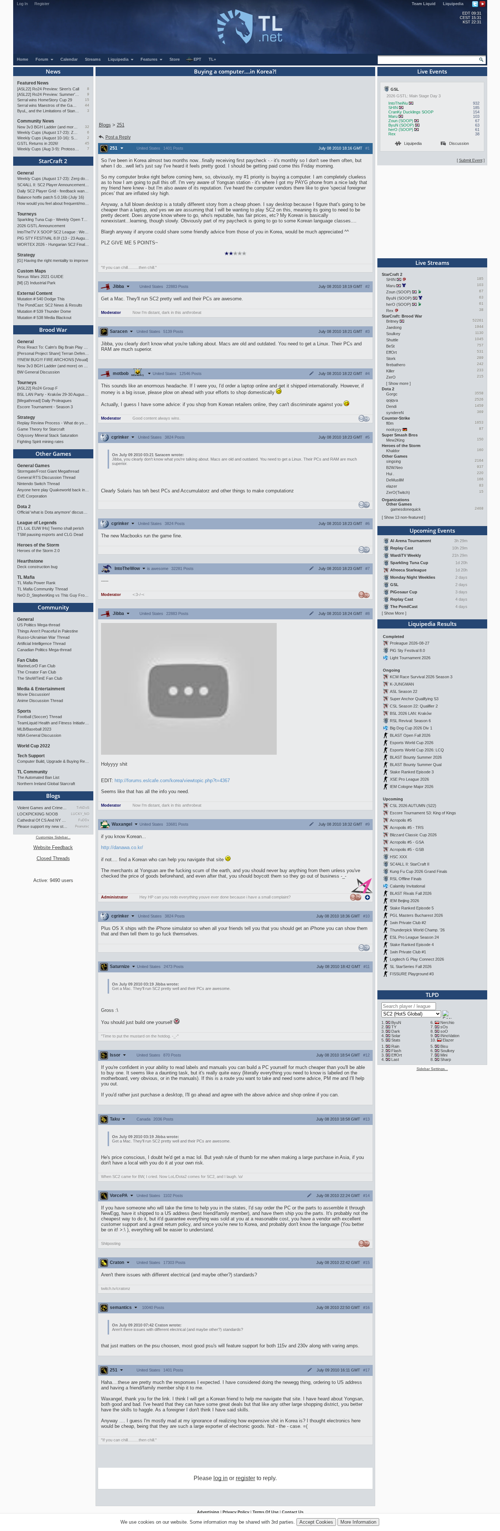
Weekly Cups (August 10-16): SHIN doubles (48, 138)
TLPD (432, 994)
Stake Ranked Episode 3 (412, 772)
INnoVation (449, 1035)
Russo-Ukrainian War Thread (43, 637)
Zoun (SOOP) (400, 121)
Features (149, 59)
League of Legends (37, 522)
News (53, 71)
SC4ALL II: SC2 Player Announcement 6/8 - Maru (53, 185)
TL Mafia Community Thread (42, 589)
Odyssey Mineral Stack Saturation (47, 435)
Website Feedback (53, 847)
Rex (392, 134)
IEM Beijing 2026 (404, 900)
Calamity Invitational (407, 886)
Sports (24, 711)
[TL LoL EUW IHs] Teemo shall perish (50, 528)
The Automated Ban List (38, 777)
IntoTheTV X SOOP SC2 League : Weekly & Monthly (53, 232)
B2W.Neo (394, 467)
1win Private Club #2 (408, 922)
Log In (22, 3)
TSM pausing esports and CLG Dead (50, 534)
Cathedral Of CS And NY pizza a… (42, 820)
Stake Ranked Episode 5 (412, 908)
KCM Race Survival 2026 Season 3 (421, 677)
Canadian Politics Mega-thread (44, 650)
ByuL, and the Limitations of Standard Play (48, 111)
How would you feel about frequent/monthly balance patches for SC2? (53, 203)
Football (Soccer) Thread (39, 716)
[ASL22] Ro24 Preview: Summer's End (48, 94)
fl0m (389, 423)
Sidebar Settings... (432, 1069)
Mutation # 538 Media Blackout (44, 317)
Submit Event (470, 160)
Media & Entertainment (41, 688)
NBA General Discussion (39, 735)
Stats (395, 1040)
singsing (393, 461)
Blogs (53, 795)
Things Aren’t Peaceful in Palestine (47, 631)
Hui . (390, 474)
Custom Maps (31, 271)
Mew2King (395, 440)
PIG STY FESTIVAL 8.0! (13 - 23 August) (53, 238)
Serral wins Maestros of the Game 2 (48, 105)
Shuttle (392, 340)
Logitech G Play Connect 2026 (417, 959)
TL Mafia (26, 577)
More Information (358, 1522)
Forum (42, 59)
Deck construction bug (37, 566)
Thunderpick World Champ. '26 (417, 930)
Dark (395, 1031)
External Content (34, 293)
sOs (444, 1027)
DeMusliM (395, 480)
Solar (395, 1035)
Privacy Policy (236, 1512)
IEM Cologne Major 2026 (411, 786)
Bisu (444, 1046)
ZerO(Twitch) (398, 492)
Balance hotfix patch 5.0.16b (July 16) (50, 197)
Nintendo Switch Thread (38, 483)
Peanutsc (82, 826)
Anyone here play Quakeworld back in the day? (53, 490)
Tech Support (31, 755)
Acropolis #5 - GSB (407, 849)
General (25, 173)
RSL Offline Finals (406, 879)
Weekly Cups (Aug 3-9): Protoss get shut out (48, 149)
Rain (395, 1046)
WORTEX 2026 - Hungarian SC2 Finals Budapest (53, 244)
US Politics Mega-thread (38, 625)
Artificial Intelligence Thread (41, 643)
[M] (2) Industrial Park (36, 283)
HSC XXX (398, 857)
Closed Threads (53, 858)
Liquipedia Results (432, 623)
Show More (394, 613)
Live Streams (432, 262)
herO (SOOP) (400, 129)
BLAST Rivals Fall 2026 (411, 893)
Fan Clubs (27, 660)
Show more (398, 383)
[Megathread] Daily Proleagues (44, 400)
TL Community (32, 771)
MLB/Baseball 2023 (34, 729)
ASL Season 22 (403, 691)
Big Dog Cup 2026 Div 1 (411, 728)
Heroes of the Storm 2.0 (38, 550)
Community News (35, 121)
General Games (33, 465)
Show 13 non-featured (403, 517)
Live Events (432, 71)
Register (41, 3)
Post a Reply (118, 137)
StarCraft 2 (53, 161)
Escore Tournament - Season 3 (45, 407)
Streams (93, 59)
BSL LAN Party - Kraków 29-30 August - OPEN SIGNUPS (53, 394)
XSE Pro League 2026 (409, 779)
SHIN (393, 107)
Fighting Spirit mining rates (40, 441)
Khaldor (393, 451)
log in (220, 1478)
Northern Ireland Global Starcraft (46, 783)
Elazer (448, 1040)
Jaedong (394, 327)
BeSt (390, 346)
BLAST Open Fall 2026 (410, 735)
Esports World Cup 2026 (411, 742)
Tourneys (27, 214)
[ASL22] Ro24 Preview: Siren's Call (48, 89)
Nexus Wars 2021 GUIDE (40, 276)
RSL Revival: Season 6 (410, 720)
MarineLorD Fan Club (36, 666)
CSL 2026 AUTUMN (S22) (413, 805)
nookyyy (394, 429)
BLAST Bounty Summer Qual (415, 764)
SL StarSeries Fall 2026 (411, 966)
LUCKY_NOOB (80, 814)
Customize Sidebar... (53, 837)
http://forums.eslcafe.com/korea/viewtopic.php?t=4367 (172, 780)
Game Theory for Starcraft (40, 429)
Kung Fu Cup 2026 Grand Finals (418, 871)
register (245, 1478)
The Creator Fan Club (36, 672)
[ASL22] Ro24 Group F (37, 388)
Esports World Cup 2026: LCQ (417, 750)
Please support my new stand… (42, 826)
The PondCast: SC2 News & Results (49, 305)
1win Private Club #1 (408, 952)
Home (22, 59)
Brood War (53, 329)
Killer (390, 371)
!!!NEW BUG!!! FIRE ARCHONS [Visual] (52, 359)
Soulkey (393, 333)
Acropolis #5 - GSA (407, 842)
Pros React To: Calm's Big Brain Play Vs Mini (53, 347)
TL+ (212, 59)
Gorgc (392, 394)
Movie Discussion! (33, 694)
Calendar (69, 59)
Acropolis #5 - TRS (406, 827)
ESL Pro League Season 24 (414, 937)
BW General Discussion (38, 372)
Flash (396, 1050)
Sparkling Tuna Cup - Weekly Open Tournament (53, 219)
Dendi (391, 406)
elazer (391, 486)
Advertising (208, 1512)
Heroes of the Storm (38, 545)
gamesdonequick (406, 509)
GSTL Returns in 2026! (37, 143)
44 (87, 105)
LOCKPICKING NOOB (37, 814)
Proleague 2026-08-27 (409, 643)
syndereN (395, 412)
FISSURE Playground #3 (412, 974)
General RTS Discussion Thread (46, 477)
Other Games (53, 453)
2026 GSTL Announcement (41, 226)
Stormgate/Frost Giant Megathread (48, 471)
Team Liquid (424, 3)
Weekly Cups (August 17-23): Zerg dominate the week (48, 132)
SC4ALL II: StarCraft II (409, 864)
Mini (443, 1055)
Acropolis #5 (401, 820)
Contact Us (292, 1512)
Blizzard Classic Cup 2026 (413, 835)
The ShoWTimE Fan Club (39, 678)
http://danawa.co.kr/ (122, 847)
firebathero (395, 365)
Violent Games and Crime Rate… (42, 808)
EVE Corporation (32, 496)
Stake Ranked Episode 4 (412, 944)
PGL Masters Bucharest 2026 (416, 915)
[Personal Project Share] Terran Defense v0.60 (53, 353)
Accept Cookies (316, 1522)
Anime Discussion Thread (40, 700)
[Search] (481, 60)
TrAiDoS (83, 808)
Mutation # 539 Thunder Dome (44, 311)
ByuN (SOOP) (401, 125)
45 (87, 143)
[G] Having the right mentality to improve (52, 260)
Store (174, 59)
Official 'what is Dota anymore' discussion (53, 512)
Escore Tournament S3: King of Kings (423, 813)
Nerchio (447, 1022)
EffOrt (391, 352)
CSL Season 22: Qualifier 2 (414, 706)
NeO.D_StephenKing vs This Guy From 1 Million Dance (53, 595)
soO (444, 1031)
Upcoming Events (432, 530)
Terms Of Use (266, 1512)
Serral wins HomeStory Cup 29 (44, 100)
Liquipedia (453, 3)
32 (87, 127)
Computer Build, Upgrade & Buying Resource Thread (53, 761)
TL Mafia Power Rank (36, 583)
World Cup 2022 (33, 745)
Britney (392, 321)
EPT (197, 59)
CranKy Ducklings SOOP (410, 112)
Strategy (26, 255)
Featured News (33, 83)
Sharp (445, 1059)
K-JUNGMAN (402, 684)
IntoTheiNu (398, 103)
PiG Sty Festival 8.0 (407, 650)
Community (53, 607)
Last (395, 1059)
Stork (391, 358)
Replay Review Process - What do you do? (53, 423)
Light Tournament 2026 (410, 658)
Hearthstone (30, 561)
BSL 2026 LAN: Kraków (411, 713)
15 (87, 100)
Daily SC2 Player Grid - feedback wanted (53, 191)
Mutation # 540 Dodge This (41, 299)
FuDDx (83, 820)
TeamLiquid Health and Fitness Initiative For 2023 (53, 723)
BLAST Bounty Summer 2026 (416, 757)
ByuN (396, 1022)
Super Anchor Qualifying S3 (414, 699)
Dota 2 (24, 506)
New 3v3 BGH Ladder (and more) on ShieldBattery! (48, 127)
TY (393, 1027)
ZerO (391, 377)
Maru (393, 116)
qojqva (392, 400)
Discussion (459, 143)
